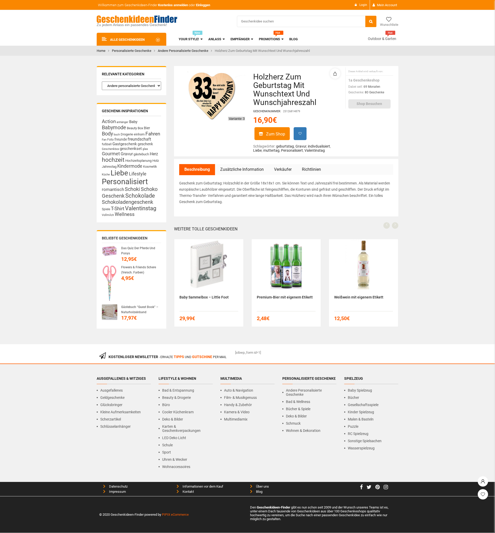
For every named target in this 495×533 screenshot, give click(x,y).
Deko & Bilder (172, 419)
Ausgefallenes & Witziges (121, 378)
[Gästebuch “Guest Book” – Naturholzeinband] (109, 312)
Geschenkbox (110, 149)
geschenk (145, 144)
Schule (167, 445)
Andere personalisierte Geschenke (183, 51)
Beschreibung (197, 169)
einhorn (139, 134)
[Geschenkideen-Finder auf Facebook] (361, 488)
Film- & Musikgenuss (240, 397)
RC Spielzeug (358, 434)
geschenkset (131, 148)
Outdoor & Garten (382, 39)
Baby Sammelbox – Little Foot (204, 297)
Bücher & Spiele (298, 409)
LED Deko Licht (174, 438)
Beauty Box (135, 128)
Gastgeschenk (124, 144)
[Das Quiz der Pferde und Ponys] (109, 251)
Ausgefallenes (111, 390)
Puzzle (353, 426)
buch (117, 134)
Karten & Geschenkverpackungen (181, 428)
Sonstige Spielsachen (365, 441)
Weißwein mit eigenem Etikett (358, 297)
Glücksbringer (111, 405)
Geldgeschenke (112, 397)
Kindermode (129, 166)
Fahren (152, 134)
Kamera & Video (237, 412)
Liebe (119, 173)
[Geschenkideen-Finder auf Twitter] (369, 488)
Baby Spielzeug (360, 390)
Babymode (114, 127)
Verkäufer (283, 169)
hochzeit (113, 159)
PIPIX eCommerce (175, 514)
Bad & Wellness (298, 402)
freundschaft (139, 139)
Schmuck (293, 423)
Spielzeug (353, 378)
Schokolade (140, 195)
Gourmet (111, 153)
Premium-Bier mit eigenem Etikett (285, 297)
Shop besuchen (369, 104)
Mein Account (387, 5)
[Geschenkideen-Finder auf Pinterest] (377, 488)
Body (107, 134)
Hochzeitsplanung (138, 161)
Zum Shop (275, 134)
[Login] (483, 480)
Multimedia (231, 378)
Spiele (106, 209)
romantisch (113, 189)
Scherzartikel (110, 419)
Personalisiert (125, 181)
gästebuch (141, 154)
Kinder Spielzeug (361, 412)
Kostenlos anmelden (173, 5)
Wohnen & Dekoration (303, 431)
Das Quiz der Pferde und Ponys (138, 250)
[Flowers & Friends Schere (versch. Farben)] (109, 283)
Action (109, 121)
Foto (110, 139)
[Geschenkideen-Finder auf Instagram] (386, 488)
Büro (166, 405)
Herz (154, 153)
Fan (104, 139)
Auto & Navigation (238, 390)
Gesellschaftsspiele (363, 405)
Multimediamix (236, 419)
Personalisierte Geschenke (131, 51)
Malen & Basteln (361, 419)
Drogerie (127, 134)
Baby (133, 121)
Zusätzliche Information (242, 169)
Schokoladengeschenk (127, 202)
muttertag (271, 150)
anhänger (122, 122)
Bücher (353, 397)
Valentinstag (140, 208)
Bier (147, 128)
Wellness (125, 214)
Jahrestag (109, 166)
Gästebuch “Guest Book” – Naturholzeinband (139, 309)
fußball (107, 144)
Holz (155, 161)
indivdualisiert (319, 146)
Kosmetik (150, 166)
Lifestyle (137, 173)
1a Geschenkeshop (364, 80)
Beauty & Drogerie (176, 397)
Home (101, 51)
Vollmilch (108, 215)
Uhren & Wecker (174, 459)
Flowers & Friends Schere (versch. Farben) (138, 269)
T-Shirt (117, 209)
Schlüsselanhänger (115, 426)
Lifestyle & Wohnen (177, 378)
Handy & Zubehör (238, 405)
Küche (106, 174)
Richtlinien (311, 169)
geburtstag (285, 146)
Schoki (132, 189)
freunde (120, 139)
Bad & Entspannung (178, 390)
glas (145, 149)
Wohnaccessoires (176, 467)
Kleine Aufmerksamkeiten (120, 412)
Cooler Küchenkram (178, 412)
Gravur (127, 153)
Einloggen (203, 5)
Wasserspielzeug (361, 448)
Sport (166, 452)
